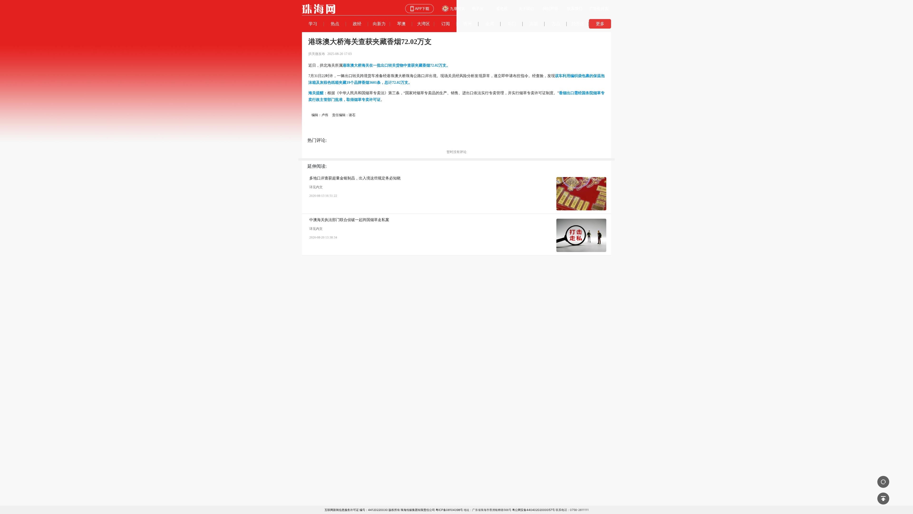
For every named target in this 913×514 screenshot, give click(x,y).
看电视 (502, 8)
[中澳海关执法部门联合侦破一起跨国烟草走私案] (581, 235)
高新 (533, 23)
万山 (556, 23)
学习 (313, 23)
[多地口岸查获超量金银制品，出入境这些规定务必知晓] (581, 193)
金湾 (489, 23)
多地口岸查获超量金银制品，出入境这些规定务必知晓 (355, 178)
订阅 (445, 23)
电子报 (477, 8)
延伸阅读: (317, 166)
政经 (357, 23)
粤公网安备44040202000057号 (533, 510)
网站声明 (550, 8)
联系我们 (574, 8)
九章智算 (457, 8)
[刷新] (883, 482)
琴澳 (401, 23)
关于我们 (526, 8)
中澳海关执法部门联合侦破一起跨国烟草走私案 (349, 220)
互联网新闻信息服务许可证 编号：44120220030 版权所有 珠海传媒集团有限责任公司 (380, 510)
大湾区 (423, 23)
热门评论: (317, 140)
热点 (335, 23)
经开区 (578, 23)
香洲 (467, 23)
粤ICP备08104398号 (449, 510)
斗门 (511, 23)
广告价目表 (598, 8)
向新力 (379, 23)
